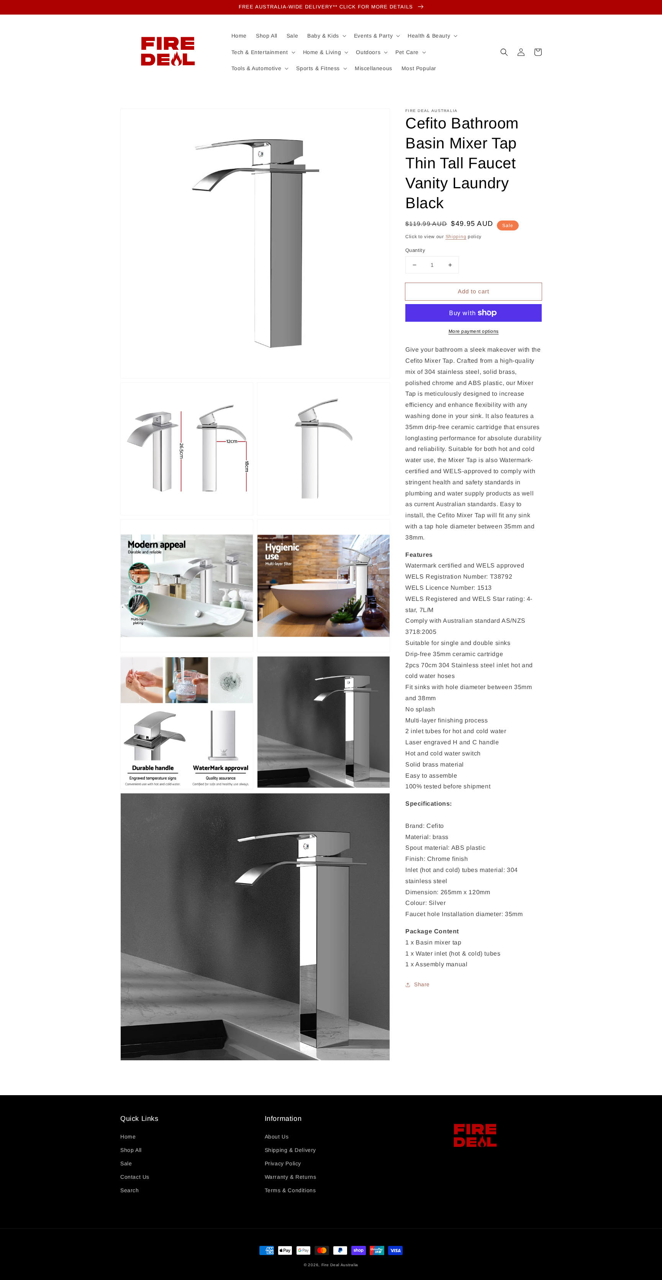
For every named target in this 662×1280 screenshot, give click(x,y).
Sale (126, 1163)
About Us (277, 1137)
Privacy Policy (283, 1163)
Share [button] (422, 984)
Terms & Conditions (290, 1190)
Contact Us (134, 1177)
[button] (504, 52)
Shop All (131, 1150)
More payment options (474, 331)
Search (129, 1190)
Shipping (456, 236)
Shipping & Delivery (290, 1150)
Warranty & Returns (290, 1177)
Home (128, 1137)
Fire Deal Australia (339, 1265)
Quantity (415, 250)
